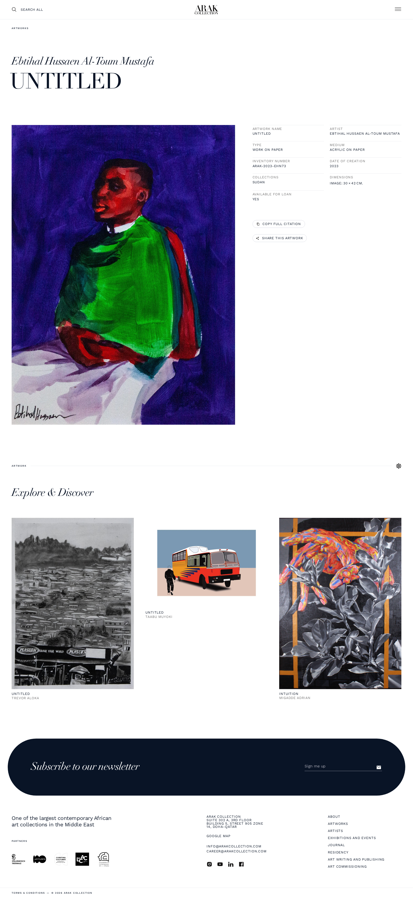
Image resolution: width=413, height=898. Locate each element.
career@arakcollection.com (236, 851)
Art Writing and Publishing (356, 859)
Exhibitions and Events (352, 838)
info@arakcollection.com (233, 846)
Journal (336, 845)
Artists (335, 831)
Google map (218, 836)
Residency (338, 852)
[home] (206, 9)
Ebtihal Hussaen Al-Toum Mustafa (365, 133)
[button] (398, 9)
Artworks (20, 28)
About (334, 816)
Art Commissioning (347, 866)
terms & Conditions (28, 893)
